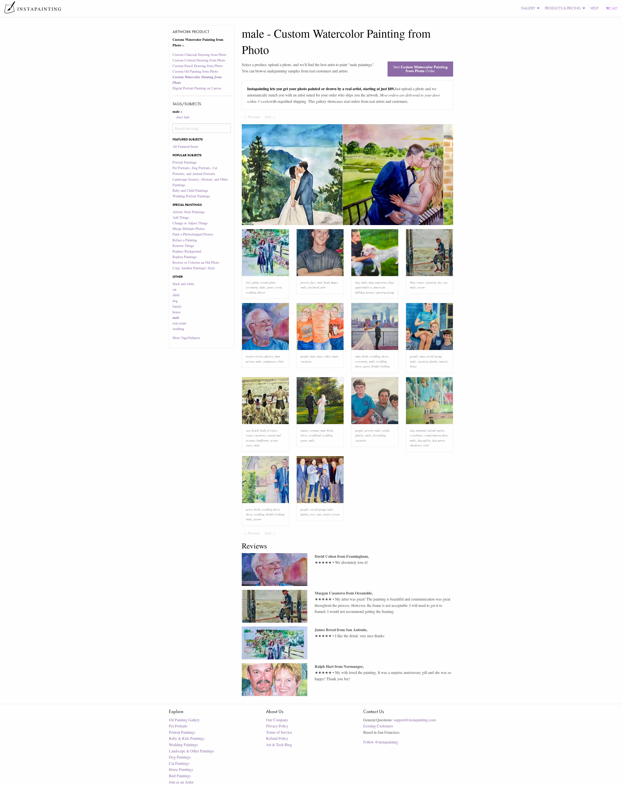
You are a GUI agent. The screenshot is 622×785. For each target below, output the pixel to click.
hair (312, 356)
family (177, 306)
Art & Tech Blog (279, 744)
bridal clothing (380, 366)
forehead (313, 287)
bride (365, 356)
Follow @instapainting (380, 741)
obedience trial (419, 445)
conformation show (436, 435)
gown (366, 366)
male (262, 287)
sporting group (385, 292)
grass (270, 287)
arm (322, 287)
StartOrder (420, 68)
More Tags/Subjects (186, 337)
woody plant (267, 282)
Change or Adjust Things (190, 223)
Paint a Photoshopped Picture (193, 234)
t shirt (327, 356)
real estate (179, 323)
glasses (268, 356)
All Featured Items (186, 146)
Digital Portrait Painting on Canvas (197, 88)
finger (334, 282)
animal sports (436, 430)
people (305, 356)
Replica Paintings (185, 256)
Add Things (181, 217)
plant (255, 282)
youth (385, 430)
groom (257, 519)
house (177, 312)
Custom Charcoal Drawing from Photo (199, 54)
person (305, 282)
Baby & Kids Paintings (186, 738)
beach (255, 430)
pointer (370, 292)
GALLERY (528, 8)
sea (445, 282)
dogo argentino (378, 282)
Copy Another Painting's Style (194, 268)
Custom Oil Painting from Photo (195, 71)
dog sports (438, 440)
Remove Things (183, 245)
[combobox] (202, 128)
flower (262, 292)
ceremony (252, 287)
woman (314, 430)
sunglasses (269, 361)
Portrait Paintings (185, 162)
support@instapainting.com (415, 719)
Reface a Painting (185, 240)
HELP (594, 8)
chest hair (183, 117)
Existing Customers (378, 725)
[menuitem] (529, 8)
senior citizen (254, 356)
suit (319, 514)
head (326, 282)
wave (249, 445)
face (313, 282)
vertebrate (416, 435)
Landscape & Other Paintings (191, 750)
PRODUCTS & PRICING (563, 8)
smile (368, 435)
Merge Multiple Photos (189, 228)
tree (248, 282)
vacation (430, 282)
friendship (379, 435)
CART (613, 8)
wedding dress (271, 509)
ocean (421, 287)
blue (412, 282)
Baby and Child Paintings (190, 190)
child (176, 295)
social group (433, 356)
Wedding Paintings (183, 744)
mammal (421, 430)
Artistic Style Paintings (189, 211)
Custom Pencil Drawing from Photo (198, 65)
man (319, 282)
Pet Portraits (178, 725)
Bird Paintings (180, 775)
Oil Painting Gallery (184, 719)
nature (305, 430)
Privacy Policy (277, 725)
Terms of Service (279, 732)
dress (385, 356)
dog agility (424, 440)
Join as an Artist (181, 782)
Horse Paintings (181, 769)
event (278, 287)
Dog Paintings (180, 756)
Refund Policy (277, 738)
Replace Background (187, 251)
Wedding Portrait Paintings (191, 196)
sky (439, 282)
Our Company (277, 719)
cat (174, 289)
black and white (183, 283)
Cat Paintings (179, 763)
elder (280, 361)
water (420, 282)
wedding (178, 328)
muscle (443, 361)
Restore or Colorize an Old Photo (196, 262)
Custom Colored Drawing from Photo (199, 60)
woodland (314, 435)
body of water (268, 430)
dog (175, 300)
